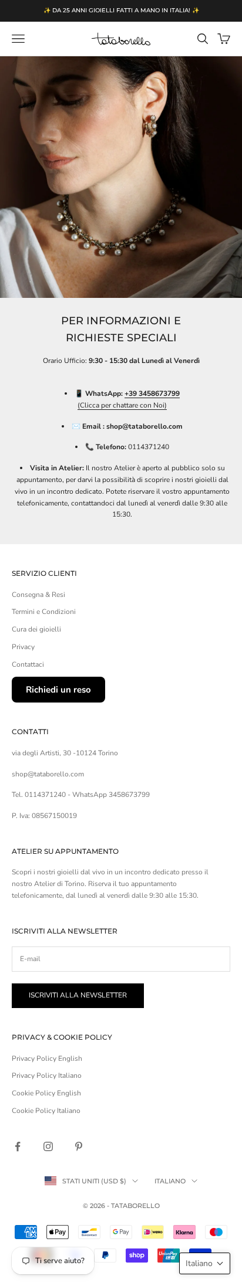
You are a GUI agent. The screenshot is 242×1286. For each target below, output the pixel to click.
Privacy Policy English (47, 1058)
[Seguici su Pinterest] (79, 1146)
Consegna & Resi (38, 594)
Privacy (23, 647)
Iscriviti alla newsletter (78, 995)
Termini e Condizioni (44, 611)
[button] (205, 1263)
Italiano (170, 1181)
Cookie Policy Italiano (46, 1110)
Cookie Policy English (46, 1093)
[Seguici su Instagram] (48, 1146)
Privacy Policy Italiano (47, 1075)
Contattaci (28, 664)
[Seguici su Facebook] (17, 1146)
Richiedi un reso (58, 689)
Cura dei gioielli (36, 629)
